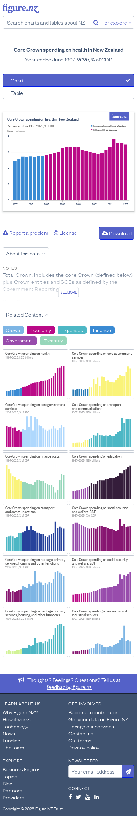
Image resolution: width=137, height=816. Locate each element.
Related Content (24, 314)
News (9, 733)
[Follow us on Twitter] (78, 796)
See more (69, 292)
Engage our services (91, 726)
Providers (13, 797)
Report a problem (28, 232)
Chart (17, 80)
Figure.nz (21, 8)
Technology (15, 726)
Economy (41, 329)
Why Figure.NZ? (20, 712)
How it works (17, 719)
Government (19, 340)
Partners (12, 790)
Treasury (53, 340)
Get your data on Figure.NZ (98, 719)
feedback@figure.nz (69, 686)
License (67, 232)
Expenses (72, 329)
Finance (102, 329)
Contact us (80, 733)
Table (17, 92)
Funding (11, 740)
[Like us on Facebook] (70, 796)
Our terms (79, 740)
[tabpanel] (68, 161)
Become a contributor (93, 712)
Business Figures (21, 769)
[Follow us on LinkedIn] (96, 796)
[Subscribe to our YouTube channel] (87, 796)
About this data (23, 253)
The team (13, 747)
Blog (7, 783)
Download (120, 233)
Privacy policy (83, 747)
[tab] (68, 80)
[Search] (96, 22)
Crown (13, 329)
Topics (10, 776)
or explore (116, 22)
